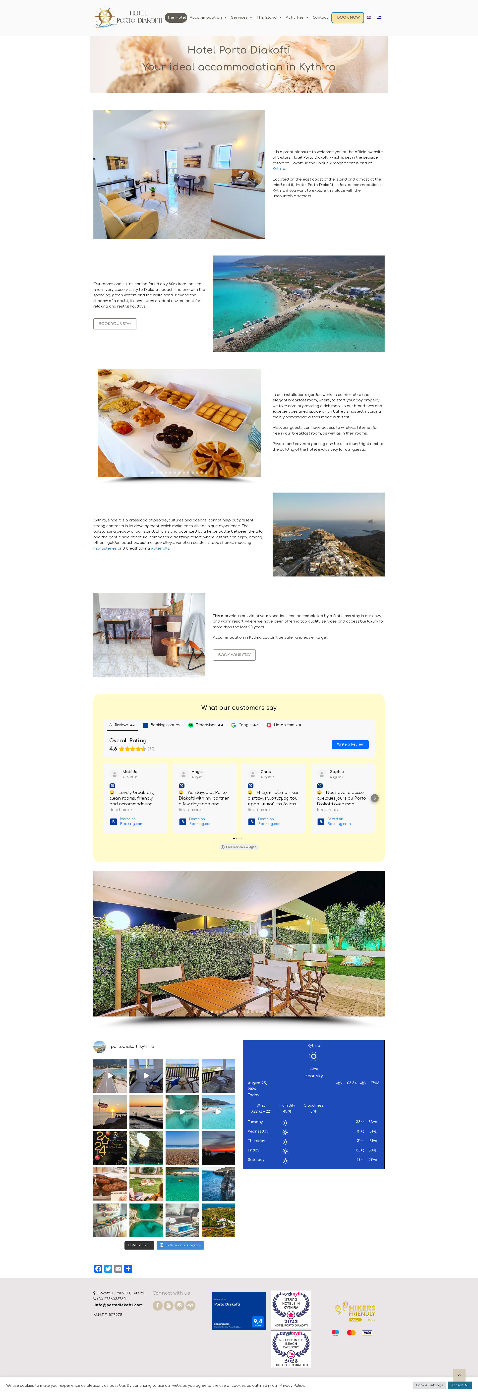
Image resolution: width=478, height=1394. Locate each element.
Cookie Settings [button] (429, 1385)
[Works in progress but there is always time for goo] (218, 1076)
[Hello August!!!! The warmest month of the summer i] (182, 1184)
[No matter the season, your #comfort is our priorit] (182, 1220)
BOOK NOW (348, 17)
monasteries (105, 548)
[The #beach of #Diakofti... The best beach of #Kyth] (110, 1076)
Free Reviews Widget (241, 847)
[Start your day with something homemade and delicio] (110, 1220)
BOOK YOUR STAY (115, 324)
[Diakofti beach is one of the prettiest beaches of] (182, 1112)
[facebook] (158, 1306)
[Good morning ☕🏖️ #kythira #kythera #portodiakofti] (110, 1184)
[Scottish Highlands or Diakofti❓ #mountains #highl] (218, 1184)
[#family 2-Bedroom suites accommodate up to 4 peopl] (146, 1076)
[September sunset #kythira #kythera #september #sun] (110, 1112)
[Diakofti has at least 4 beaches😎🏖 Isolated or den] (146, 1220)
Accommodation (206, 17)
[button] (106, 423)
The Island (266, 17)
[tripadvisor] (190, 1306)
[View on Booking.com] (115, 774)
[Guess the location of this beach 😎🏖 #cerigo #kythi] (146, 1148)
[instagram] (179, 1306)
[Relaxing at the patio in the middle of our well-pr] (146, 1184)
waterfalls (160, 548)
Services (239, 17)
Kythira (279, 169)
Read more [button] (121, 810)
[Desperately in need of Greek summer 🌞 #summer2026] (182, 1076)
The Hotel (176, 17)
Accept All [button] (460, 1385)
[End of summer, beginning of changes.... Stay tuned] (146, 1112)
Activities (295, 17)
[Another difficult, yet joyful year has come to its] (110, 1148)
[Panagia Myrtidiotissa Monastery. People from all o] (218, 1220)
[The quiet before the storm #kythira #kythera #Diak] (218, 1148)
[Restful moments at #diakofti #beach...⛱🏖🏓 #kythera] (218, 1112)
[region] (179, 427)
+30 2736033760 (111, 1299)
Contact (320, 17)
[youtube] (169, 1306)
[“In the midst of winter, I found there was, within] (182, 1148)
